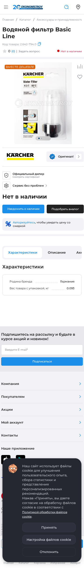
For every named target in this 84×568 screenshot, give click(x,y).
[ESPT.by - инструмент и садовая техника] (28, 7)
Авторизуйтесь (24, 222)
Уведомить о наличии (23, 209)
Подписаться (42, 361)
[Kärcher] (20, 156)
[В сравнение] (80, 66)
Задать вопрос (29, 51)
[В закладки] (80, 78)
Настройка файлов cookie (49, 540)
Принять (49, 527)
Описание (57, 252)
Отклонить (49, 552)
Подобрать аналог (65, 209)
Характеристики (22, 252)
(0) (13, 51)
